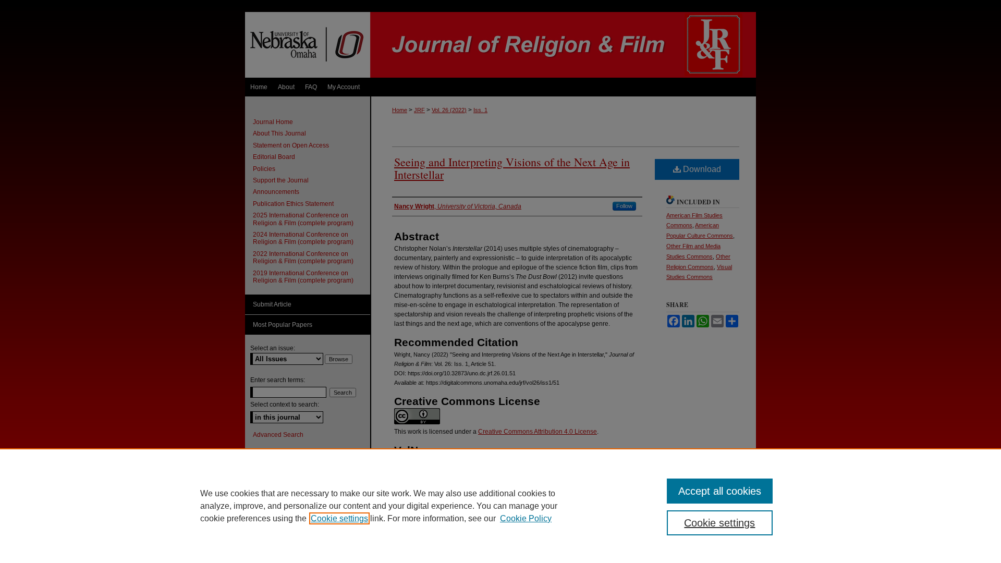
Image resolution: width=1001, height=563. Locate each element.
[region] (500, 505)
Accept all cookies (719, 491)
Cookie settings (339, 518)
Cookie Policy (526, 518)
